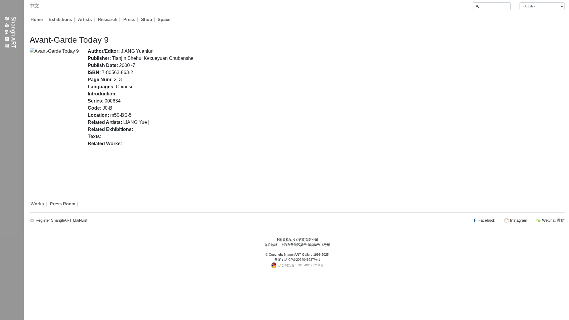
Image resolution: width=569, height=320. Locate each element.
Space (164, 19)
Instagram (518, 220)
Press (129, 19)
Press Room (62, 204)
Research (107, 19)
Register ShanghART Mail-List (61, 220)
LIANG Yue (135, 122)
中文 (34, 5)
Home (37, 19)
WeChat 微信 (553, 220)
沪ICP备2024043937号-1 (302, 259)
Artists (85, 19)
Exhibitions (60, 19)
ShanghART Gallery (298, 254)
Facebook (486, 220)
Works (37, 204)
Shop (146, 19)
